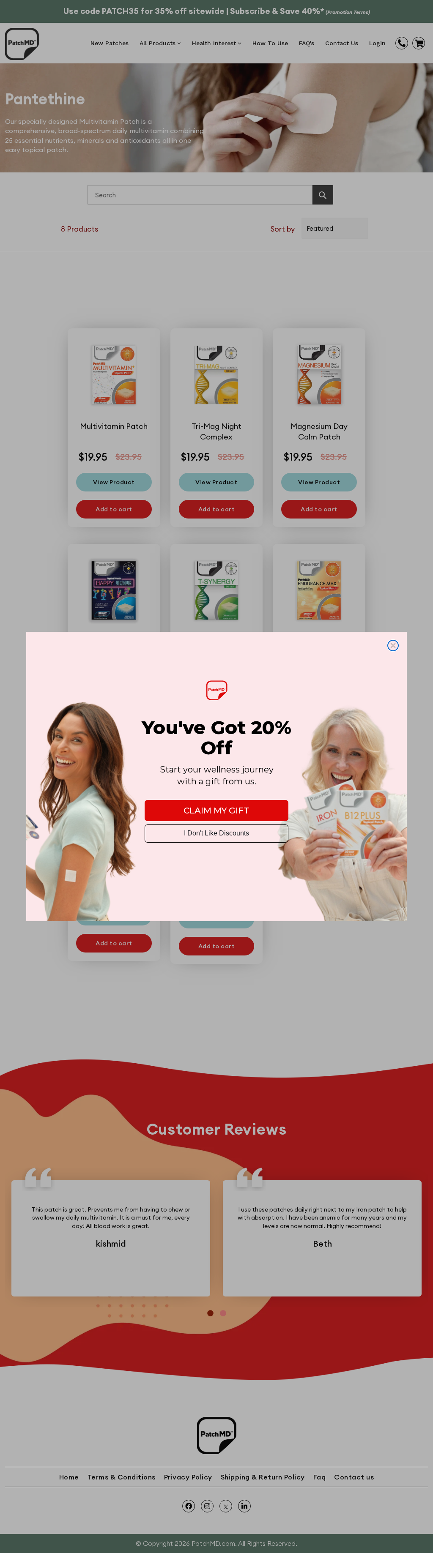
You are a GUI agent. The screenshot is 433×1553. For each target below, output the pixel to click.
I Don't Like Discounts (216, 833)
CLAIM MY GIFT (216, 810)
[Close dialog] (393, 645)
